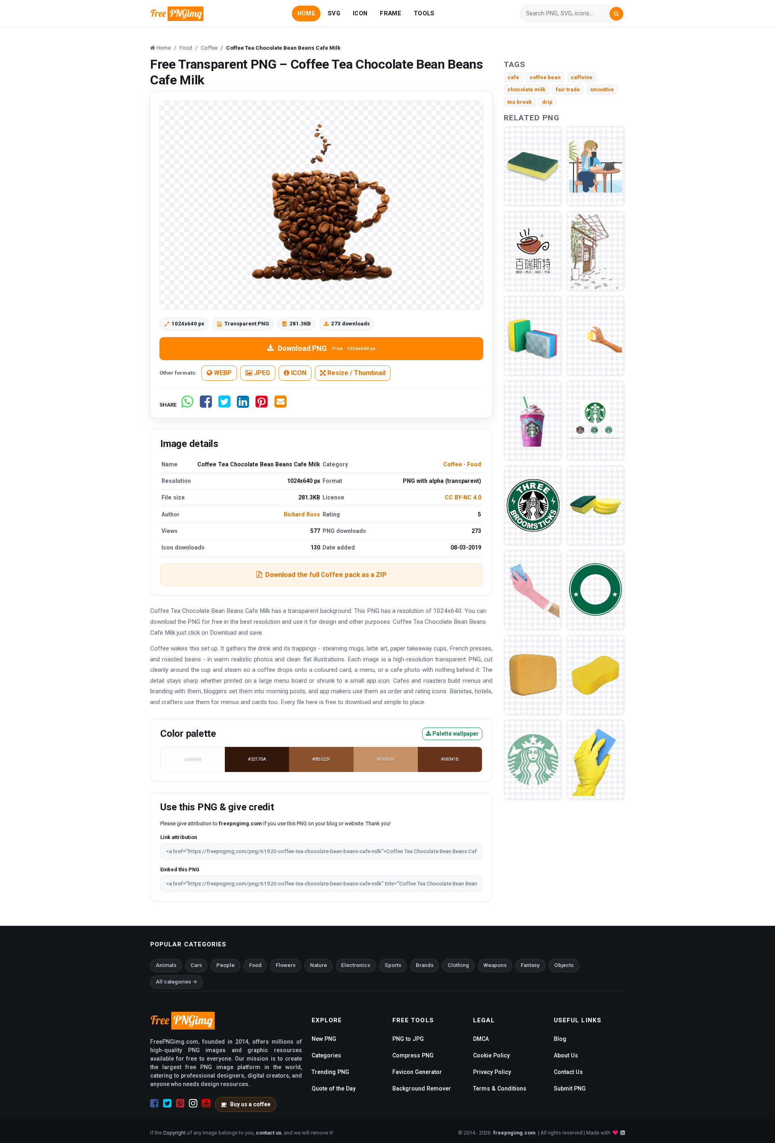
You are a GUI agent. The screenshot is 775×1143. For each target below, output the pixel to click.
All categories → (176, 982)
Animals (166, 965)
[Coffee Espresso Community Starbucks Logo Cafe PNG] (533, 759)
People (225, 965)
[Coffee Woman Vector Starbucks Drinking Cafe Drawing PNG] (595, 166)
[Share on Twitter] (224, 405)
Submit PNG (570, 1088)
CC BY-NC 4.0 (463, 497)
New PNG (324, 1039)
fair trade (568, 89)
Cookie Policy (491, 1055)
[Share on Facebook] (206, 405)
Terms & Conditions (499, 1088)
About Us (566, 1055)
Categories (326, 1055)
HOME (306, 13)
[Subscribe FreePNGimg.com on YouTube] (206, 1103)
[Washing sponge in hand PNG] (595, 759)
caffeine (582, 77)
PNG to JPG (408, 1039)
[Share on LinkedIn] (243, 405)
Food (474, 464)
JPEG (261, 373)
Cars (196, 965)
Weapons (495, 965)
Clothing (458, 965)
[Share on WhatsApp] (187, 405)
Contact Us (568, 1072)
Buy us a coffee (250, 1104)
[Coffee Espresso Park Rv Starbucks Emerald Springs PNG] (595, 420)
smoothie (602, 89)
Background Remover (421, 1088)
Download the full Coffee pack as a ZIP (326, 574)
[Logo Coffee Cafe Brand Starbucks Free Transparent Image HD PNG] (533, 505)
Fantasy (530, 965)
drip (547, 102)
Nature (318, 965)
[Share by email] (280, 405)
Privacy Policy (492, 1072)
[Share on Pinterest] (261, 405)
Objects (564, 965)
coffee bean (545, 77)
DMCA (481, 1039)
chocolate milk (526, 89)
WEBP (222, 373)
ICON (360, 13)
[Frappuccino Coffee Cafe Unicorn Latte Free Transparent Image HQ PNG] (533, 420)
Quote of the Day (334, 1088)
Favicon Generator (417, 1072)
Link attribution (178, 837)
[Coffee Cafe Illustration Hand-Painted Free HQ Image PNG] (595, 250)
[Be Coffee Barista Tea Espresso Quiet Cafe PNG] (533, 250)
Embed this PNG (179, 869)
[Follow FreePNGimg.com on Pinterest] (180, 1103)
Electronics (355, 965)
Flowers (285, 965)
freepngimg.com (514, 1133)
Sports (393, 965)
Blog (560, 1039)
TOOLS (424, 13)
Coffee (452, 464)
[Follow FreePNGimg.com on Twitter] (167, 1103)
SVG (334, 13)
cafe (513, 77)
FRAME (390, 13)
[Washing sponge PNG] (533, 166)
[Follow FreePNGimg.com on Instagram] (193, 1103)
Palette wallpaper (455, 733)
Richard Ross (302, 514)
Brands (425, 965)
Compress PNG (413, 1055)
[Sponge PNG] (595, 335)
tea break (519, 102)
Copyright (174, 1133)
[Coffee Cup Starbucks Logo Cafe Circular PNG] (595, 590)
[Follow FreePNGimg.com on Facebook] (154, 1103)
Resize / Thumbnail (355, 373)
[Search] (616, 14)
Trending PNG (330, 1072)
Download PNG (326, 348)
